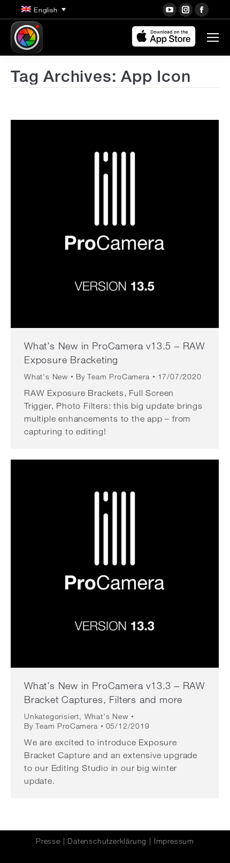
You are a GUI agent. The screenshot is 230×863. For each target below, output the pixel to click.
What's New (46, 376)
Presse (48, 841)
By (113, 376)
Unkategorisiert (51, 716)
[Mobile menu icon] (212, 37)
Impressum (174, 841)
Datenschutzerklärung (107, 841)
